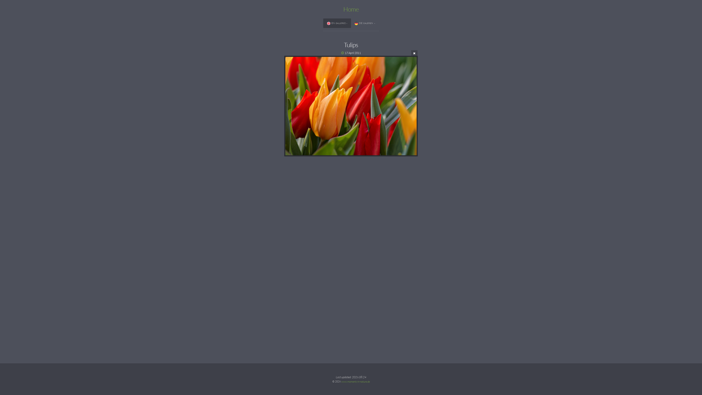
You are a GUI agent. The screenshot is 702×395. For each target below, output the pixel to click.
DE (366, 23)
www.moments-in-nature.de (355, 381)
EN (338, 23)
